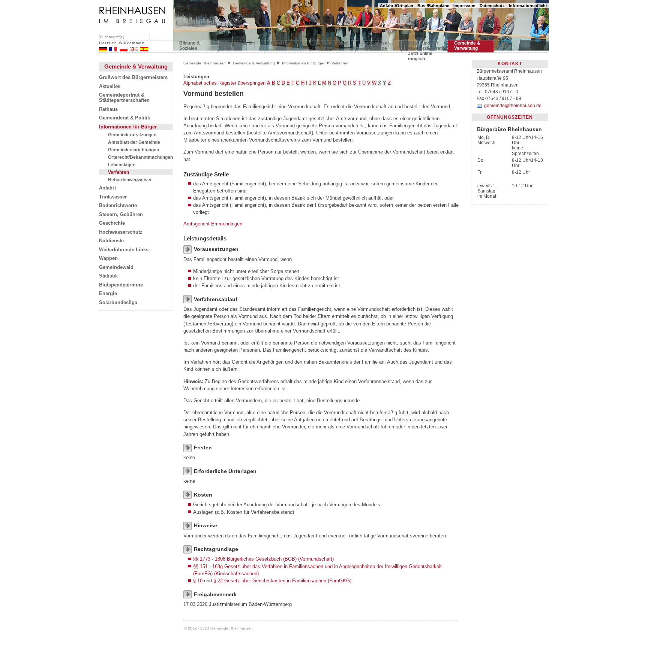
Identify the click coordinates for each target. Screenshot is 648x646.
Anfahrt (107, 188)
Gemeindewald (116, 267)
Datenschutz (492, 5)
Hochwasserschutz (120, 232)
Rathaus (108, 109)
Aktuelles (109, 86)
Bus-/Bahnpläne (433, 5)
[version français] (113, 49)
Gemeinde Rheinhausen (204, 63)
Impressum (464, 5)
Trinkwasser (113, 197)
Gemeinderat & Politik (124, 118)
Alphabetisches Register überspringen (224, 83)
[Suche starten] (152, 38)
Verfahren (118, 172)
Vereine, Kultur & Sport (332, 45)
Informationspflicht (528, 5)
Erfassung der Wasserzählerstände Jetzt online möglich (424, 47)
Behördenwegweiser (130, 179)
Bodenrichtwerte (118, 205)
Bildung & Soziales (189, 45)
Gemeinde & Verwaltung (467, 45)
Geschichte (112, 223)
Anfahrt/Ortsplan (396, 5)
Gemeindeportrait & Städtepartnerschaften (124, 97)
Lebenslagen (121, 164)
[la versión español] (144, 49)
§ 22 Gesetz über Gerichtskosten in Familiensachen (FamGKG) (282, 580)
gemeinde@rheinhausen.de (512, 105)
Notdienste (111, 240)
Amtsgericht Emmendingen (212, 224)
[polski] (124, 49)
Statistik (108, 276)
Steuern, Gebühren (121, 214)
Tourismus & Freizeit (238, 45)
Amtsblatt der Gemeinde (134, 142)
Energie (108, 293)
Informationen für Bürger (128, 127)
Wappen (108, 258)
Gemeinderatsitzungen (132, 134)
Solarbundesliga (118, 302)
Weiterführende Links (123, 249)
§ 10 (197, 580)
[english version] (134, 49)
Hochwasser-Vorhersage (376, 45)
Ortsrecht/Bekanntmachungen (140, 157)
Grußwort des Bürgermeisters (133, 77)
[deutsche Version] (103, 49)
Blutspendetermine (121, 285)
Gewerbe (280, 43)
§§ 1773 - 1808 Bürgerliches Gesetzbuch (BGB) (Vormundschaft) (263, 559)
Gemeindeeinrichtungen (133, 149)
